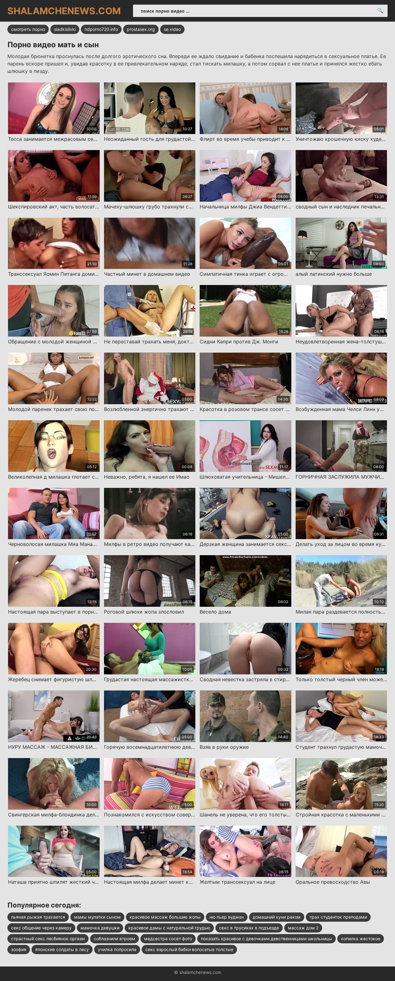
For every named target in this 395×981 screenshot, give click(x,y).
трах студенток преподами (338, 917)
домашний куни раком (277, 917)
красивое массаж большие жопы (165, 917)
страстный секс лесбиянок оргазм (48, 938)
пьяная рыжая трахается (38, 917)
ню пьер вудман (227, 917)
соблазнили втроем (114, 938)
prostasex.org (141, 29)
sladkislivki (65, 29)
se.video (172, 29)
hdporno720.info (101, 29)
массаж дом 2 (303, 927)
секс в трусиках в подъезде (249, 927)
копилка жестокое (360, 938)
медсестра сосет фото (168, 938)
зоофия (18, 949)
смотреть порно (28, 29)
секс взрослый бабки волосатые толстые (189, 949)
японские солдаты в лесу (62, 949)
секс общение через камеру (41, 927)
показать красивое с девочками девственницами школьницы (266, 938)
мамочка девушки (100, 927)
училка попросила (117, 949)
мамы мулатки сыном (97, 917)
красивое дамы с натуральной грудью (169, 927)
